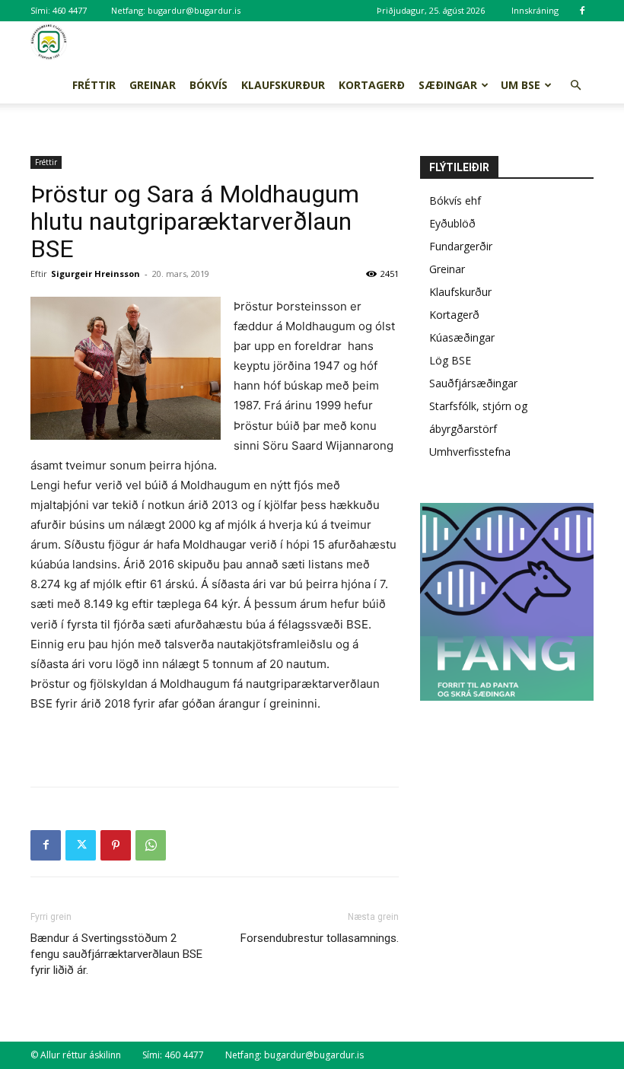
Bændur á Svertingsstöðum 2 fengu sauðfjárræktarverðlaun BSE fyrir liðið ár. (116, 954)
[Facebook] (582, 10)
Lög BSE (450, 360)
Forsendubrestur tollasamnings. (319, 938)
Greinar (152, 85)
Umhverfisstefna (470, 451)
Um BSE (520, 85)
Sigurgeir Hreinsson (95, 273)
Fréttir (94, 85)
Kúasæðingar (462, 337)
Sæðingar (448, 85)
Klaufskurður (283, 85)
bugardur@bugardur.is (194, 10)
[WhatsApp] (150, 845)
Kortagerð (372, 85)
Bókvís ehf (455, 200)
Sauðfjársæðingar (473, 383)
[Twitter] (80, 845)
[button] (575, 85)
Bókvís (208, 85)
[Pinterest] (115, 845)
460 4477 (70, 10)
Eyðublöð (452, 223)
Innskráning (535, 10)
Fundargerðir (460, 246)
